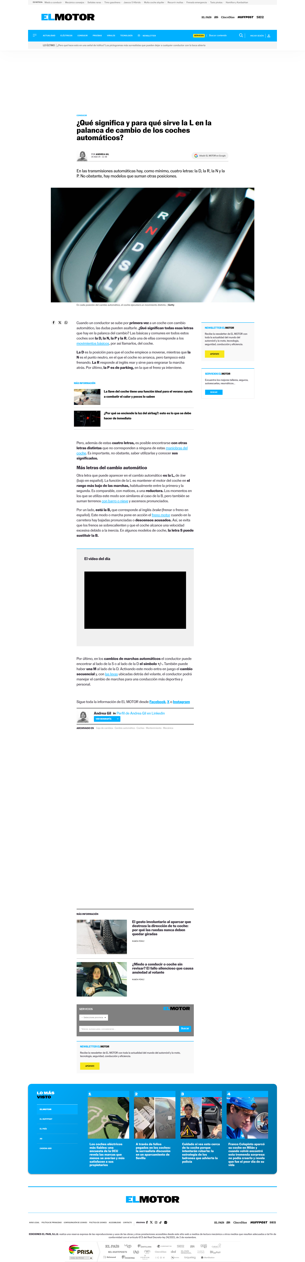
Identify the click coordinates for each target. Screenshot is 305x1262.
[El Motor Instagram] (156, 1222)
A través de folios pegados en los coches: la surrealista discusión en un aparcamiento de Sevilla (153, 1151)
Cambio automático (125, 728)
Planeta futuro (199, 1252)
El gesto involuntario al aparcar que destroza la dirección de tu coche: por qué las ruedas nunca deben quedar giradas (161, 928)
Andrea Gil (102, 154)
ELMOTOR (45, 1109)
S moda (174, 1257)
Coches (140, 728)
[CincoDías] (228, 17)
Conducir (82, 36)
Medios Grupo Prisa (80, 1258)
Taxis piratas (216, 2)
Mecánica (168, 728)
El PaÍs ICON (160, 1257)
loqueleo (190, 1257)
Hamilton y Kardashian (237, 2)
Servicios (199, 35)
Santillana (145, 1246)
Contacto (127, 1223)
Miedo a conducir (53, 2)
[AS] (216, 17)
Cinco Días (160, 1252)
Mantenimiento (154, 728)
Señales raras (94, 2)
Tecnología (126, 36)
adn (202, 1246)
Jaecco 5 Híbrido (132, 2)
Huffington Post (117, 1252)
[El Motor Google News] (165, 1223)
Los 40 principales (129, 1246)
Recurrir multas (176, 2)
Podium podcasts (145, 1257)
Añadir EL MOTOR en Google (212, 155)
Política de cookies (98, 1223)
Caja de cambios (104, 728)
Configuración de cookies (75, 1223)
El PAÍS (112, 1246)
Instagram (181, 701)
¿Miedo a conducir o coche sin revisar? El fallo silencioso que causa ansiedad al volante (162, 968)
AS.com (191, 1246)
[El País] (206, 17)
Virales (111, 36)
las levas (111, 674)
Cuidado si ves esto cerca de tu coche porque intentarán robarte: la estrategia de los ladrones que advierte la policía (201, 1153)
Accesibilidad (115, 1223)
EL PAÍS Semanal (186, 1252)
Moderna (127, 1257)
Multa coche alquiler (154, 2)
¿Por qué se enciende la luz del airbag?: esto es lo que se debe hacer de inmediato (147, 415)
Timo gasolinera (112, 2)
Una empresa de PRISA (81, 1249)
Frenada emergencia (196, 2)
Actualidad (49, 36)
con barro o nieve (115, 501)
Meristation (207, 1257)
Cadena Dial (173, 1252)
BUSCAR (213, 392)
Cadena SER (179, 1246)
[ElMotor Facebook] (147, 1223)
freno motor (161, 515)
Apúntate (89, 1066)
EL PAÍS (43, 1129)
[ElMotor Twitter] (151, 1222)
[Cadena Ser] (260, 17)
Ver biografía (103, 719)
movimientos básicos (93, 343)
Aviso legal (34, 1223)
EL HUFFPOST (46, 1119)
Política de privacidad (51, 1223)
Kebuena (212, 1252)
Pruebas (97, 36)
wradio (146, 1252)
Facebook (157, 701)
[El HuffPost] (245, 17)
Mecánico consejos (75, 2)
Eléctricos (66, 36)
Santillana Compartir (164, 1246)
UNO (136, 1252)
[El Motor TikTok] (160, 1222)
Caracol (215, 1246)
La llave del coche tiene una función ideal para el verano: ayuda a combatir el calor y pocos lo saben (148, 394)
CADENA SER (46, 1148)
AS (41, 1138)
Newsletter (149, 36)
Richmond (110, 1257)
